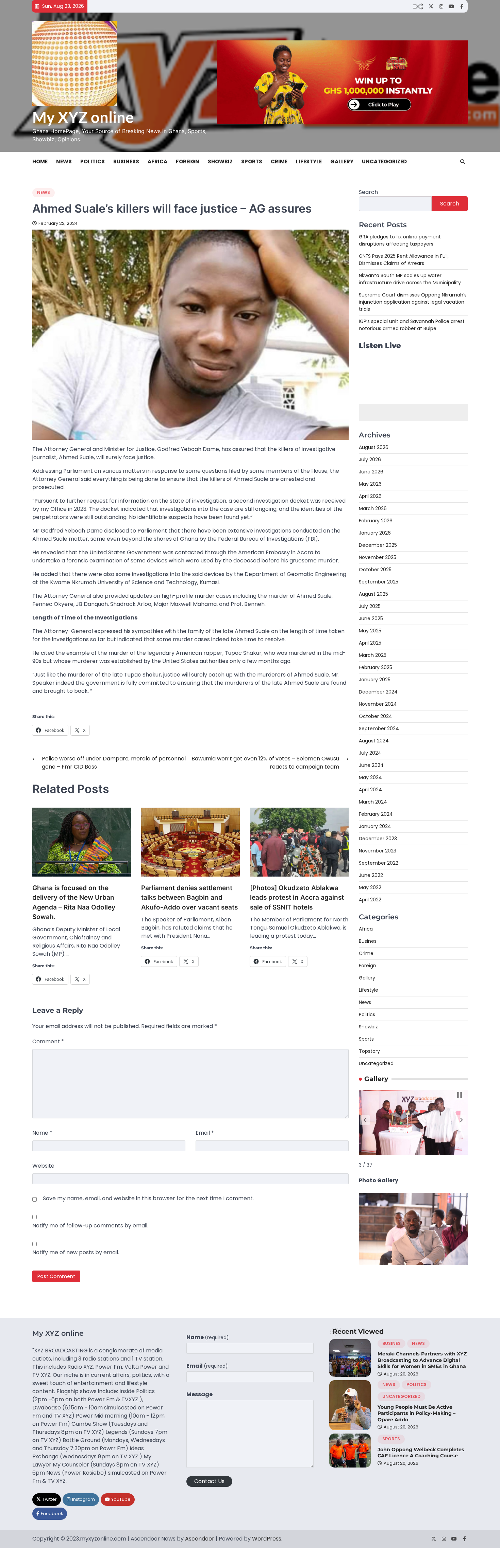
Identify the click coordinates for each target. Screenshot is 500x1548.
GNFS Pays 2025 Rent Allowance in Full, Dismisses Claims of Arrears (404, 260)
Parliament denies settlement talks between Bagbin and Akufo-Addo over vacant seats (189, 897)
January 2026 (375, 532)
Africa (157, 161)
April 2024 (370, 789)
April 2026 (370, 496)
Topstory (369, 1051)
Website (43, 1166)
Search (368, 192)
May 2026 (370, 484)
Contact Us (209, 1481)
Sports (251, 161)
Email (205, 1133)
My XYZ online (83, 117)
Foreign (187, 161)
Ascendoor (199, 1539)
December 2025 (378, 545)
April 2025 (370, 643)
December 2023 (378, 838)
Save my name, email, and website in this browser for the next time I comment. (148, 1198)
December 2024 (378, 691)
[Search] (462, 162)
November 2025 (377, 557)
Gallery (341, 161)
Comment (48, 1041)
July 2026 (370, 459)
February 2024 (376, 814)
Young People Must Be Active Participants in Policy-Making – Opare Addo (416, 1413)
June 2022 (371, 875)
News (64, 161)
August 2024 (374, 740)
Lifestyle (309, 161)
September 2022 (378, 863)
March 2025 (372, 655)
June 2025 (371, 618)
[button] (365, 1120)
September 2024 (379, 728)
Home (40, 161)
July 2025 (370, 606)
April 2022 (370, 899)
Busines (368, 941)
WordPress (266, 1539)
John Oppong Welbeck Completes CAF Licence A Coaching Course (421, 1452)
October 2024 (375, 716)
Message (199, 1394)
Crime (279, 161)
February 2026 (376, 520)
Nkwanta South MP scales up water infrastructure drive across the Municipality (410, 279)
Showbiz (220, 161)
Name (42, 1133)
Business (126, 161)
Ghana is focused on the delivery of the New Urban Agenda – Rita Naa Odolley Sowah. (73, 902)
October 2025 (375, 569)
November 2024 (378, 704)
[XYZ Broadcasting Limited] (413, 1263)
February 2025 (375, 667)
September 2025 (378, 581)
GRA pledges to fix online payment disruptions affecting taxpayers (400, 240)
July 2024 (370, 753)
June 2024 (371, 765)
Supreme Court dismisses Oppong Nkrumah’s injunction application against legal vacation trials (413, 301)
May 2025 (370, 630)
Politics (92, 161)
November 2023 (377, 850)
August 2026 (373, 447)
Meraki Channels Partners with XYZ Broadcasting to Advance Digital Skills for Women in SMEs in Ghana (422, 1360)
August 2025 (373, 594)
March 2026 (373, 508)
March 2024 (373, 801)
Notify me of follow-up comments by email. (90, 1225)
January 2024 (375, 826)
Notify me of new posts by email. (75, 1252)
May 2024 (370, 777)
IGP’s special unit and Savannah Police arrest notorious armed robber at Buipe (412, 325)
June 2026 (371, 471)
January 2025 (374, 679)
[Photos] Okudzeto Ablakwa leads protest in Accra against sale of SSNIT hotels (297, 897)
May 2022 (370, 887)
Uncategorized (384, 161)
